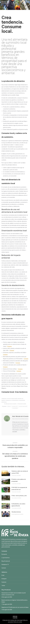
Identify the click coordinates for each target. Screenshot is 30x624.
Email (3, 575)
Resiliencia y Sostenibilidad (12, 400)
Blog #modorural (6, 561)
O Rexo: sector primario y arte (19, 495)
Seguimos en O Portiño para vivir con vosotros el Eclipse (15, 607)
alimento (9, 406)
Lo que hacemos (6, 557)
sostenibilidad (15, 408)
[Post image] (6, 473)
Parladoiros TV (5, 564)
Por (10, 403)
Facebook (4, 582)
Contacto (4, 568)
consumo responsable (23, 406)
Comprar (9, 346)
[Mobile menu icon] (27, 2)
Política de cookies (17, 622)
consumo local (14, 406)
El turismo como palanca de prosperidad (19, 480)
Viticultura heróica (16, 512)
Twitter (3, 585)
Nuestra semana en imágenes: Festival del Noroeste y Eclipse (14, 601)
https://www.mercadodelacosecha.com (21, 418)
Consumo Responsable (12, 398)
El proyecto (4, 554)
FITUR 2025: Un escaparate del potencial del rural (19, 488)
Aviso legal (19, 620)
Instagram (4, 578)
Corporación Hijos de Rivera (11, 541)
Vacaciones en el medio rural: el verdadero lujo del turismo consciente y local (14, 593)
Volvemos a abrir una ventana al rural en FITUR (20, 472)
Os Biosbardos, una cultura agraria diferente (18, 505)
